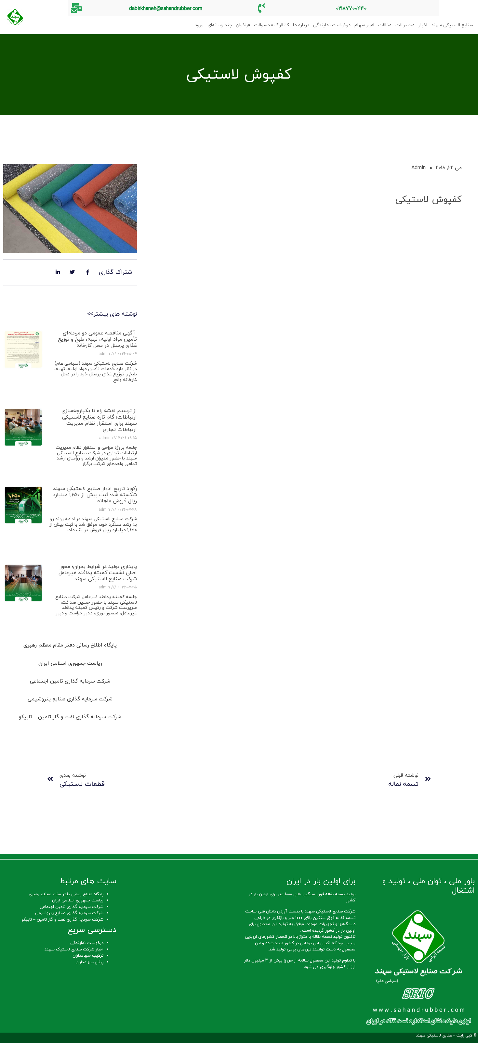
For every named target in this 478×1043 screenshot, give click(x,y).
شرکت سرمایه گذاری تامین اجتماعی (71, 907)
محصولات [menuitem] (405, 25)
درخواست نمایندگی (86, 943)
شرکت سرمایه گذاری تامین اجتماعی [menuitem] (70, 681)
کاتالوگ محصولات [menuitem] (271, 25)
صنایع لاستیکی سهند (434, 1035)
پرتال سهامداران (89, 962)
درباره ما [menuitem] (301, 25)
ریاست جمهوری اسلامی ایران (77, 900)
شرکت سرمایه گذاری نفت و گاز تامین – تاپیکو (62, 920)
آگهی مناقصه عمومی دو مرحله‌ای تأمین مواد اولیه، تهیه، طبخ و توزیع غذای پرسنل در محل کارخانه (97, 339)
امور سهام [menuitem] (364, 25)
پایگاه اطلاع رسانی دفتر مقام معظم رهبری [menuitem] (70, 645)
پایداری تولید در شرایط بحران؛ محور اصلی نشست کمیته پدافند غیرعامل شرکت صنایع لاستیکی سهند (98, 573)
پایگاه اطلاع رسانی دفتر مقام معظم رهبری (66, 894)
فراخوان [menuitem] (243, 25)
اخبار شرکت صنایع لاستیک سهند (74, 949)
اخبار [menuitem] (422, 25)
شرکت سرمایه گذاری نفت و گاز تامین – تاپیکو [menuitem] (70, 717)
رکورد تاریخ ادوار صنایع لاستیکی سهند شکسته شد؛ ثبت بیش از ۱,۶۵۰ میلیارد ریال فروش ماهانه (95, 495)
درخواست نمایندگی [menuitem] (332, 25)
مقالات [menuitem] (385, 25)
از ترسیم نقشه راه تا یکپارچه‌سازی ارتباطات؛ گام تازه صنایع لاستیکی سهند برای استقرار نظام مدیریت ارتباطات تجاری (99, 420)
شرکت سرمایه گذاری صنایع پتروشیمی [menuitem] (70, 699)
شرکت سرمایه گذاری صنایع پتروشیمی (69, 913)
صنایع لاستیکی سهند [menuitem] (452, 25)
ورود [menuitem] (199, 25)
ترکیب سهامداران (88, 956)
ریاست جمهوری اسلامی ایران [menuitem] (70, 663)
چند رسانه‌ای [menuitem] (219, 25)
